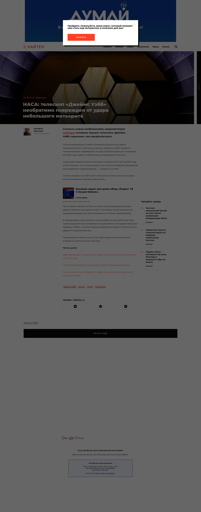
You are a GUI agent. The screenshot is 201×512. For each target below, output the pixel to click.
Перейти (81, 37)
